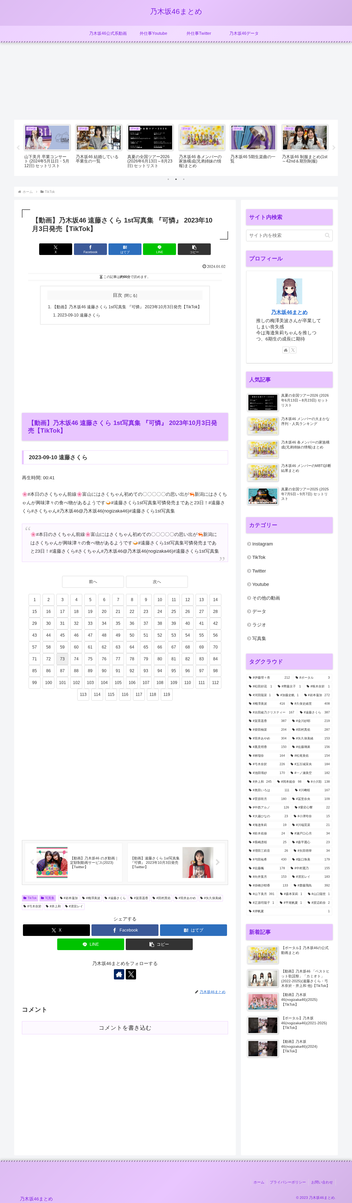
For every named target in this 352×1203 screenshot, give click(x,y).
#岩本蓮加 (71, 898)
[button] (194, 249)
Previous (18, 147)
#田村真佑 (163, 898)
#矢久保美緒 (212, 898)
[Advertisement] (176, 81)
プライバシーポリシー (288, 1182)
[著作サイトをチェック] (119, 974)
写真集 (49, 898)
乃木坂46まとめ (289, 312)
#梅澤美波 (93, 898)
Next (334, 147)
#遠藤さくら (117, 898)
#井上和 (55, 906)
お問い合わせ (322, 1182)
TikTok (32, 898)
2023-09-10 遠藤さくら (78, 315)
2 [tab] (176, 179)
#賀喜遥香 (141, 898)
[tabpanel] (47, 147)
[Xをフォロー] (131, 974)
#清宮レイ (76, 906)
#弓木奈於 (34, 906)
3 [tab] (183, 179)
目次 (117, 295)
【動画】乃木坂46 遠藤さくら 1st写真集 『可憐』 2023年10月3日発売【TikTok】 (127, 306)
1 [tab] (168, 179)
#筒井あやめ (187, 898)
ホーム (259, 1182)
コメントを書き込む (125, 1028)
